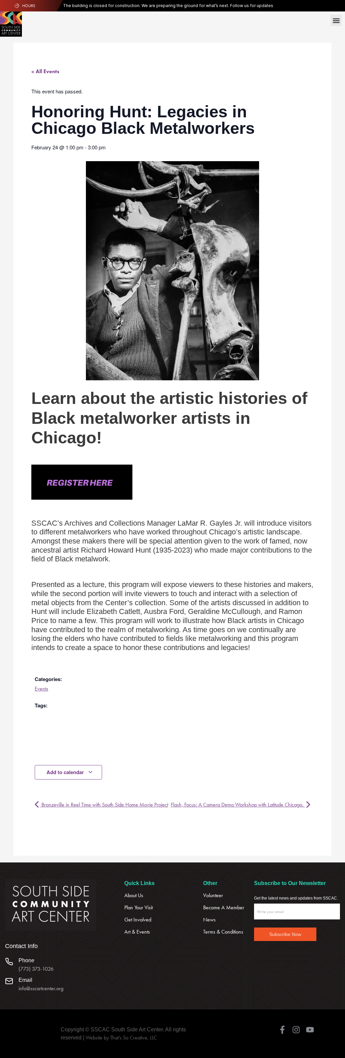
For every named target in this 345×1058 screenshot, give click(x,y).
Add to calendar (65, 772)
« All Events (45, 71)
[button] (336, 20)
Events (41, 688)
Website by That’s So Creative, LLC (121, 1037)
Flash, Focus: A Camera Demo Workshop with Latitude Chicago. (238, 804)
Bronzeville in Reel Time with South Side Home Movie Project (104, 804)
